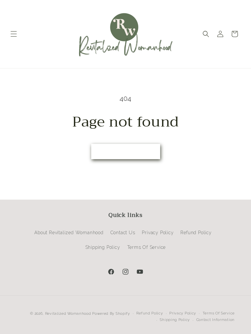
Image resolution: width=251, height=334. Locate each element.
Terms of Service (146, 247)
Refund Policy (195, 232)
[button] (14, 34)
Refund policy (149, 313)
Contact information (215, 320)
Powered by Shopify (111, 313)
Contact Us (122, 232)
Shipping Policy (102, 247)
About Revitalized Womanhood (69, 232)
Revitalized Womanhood (68, 313)
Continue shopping (125, 152)
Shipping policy (175, 320)
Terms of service (219, 313)
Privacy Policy (158, 232)
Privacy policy (182, 313)
